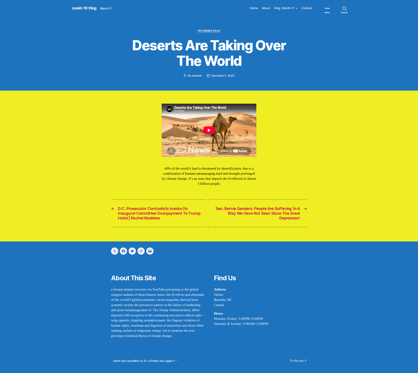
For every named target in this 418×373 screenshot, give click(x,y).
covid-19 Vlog (84, 8)
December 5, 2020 (222, 75)
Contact (306, 8)
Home (254, 8)
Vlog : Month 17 (284, 8)
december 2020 (209, 30)
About (266, 8)
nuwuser (197, 75)
